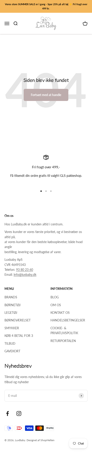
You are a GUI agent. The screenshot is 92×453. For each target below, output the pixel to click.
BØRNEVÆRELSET (17, 320)
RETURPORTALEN (63, 341)
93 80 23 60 (24, 269)
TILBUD (9, 343)
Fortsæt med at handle (46, 95)
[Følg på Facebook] (7, 413)
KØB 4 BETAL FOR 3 (18, 336)
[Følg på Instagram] (19, 413)
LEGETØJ (10, 312)
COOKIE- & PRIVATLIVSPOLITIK (64, 330)
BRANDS (10, 297)
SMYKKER (11, 328)
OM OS (55, 305)
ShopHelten (47, 440)
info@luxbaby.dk (25, 274)
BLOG (54, 297)
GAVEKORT (12, 351)
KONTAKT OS (60, 312)
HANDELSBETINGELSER (67, 320)
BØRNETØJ (12, 305)
